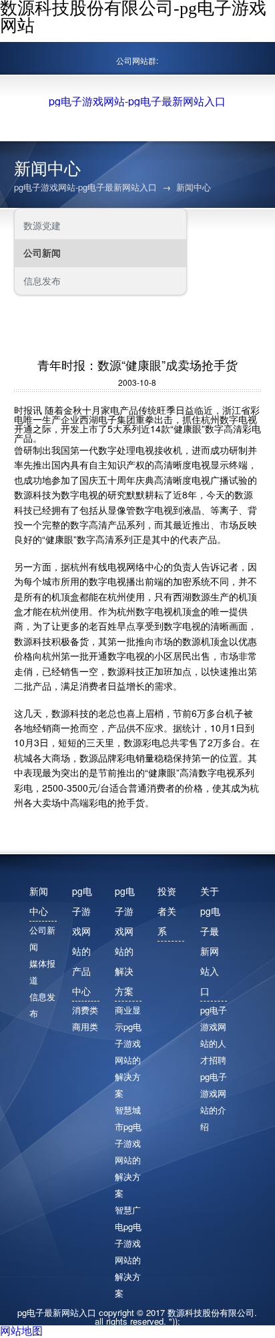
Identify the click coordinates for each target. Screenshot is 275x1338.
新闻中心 (193, 187)
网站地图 (21, 1330)
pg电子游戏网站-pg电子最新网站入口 (137, 101)
